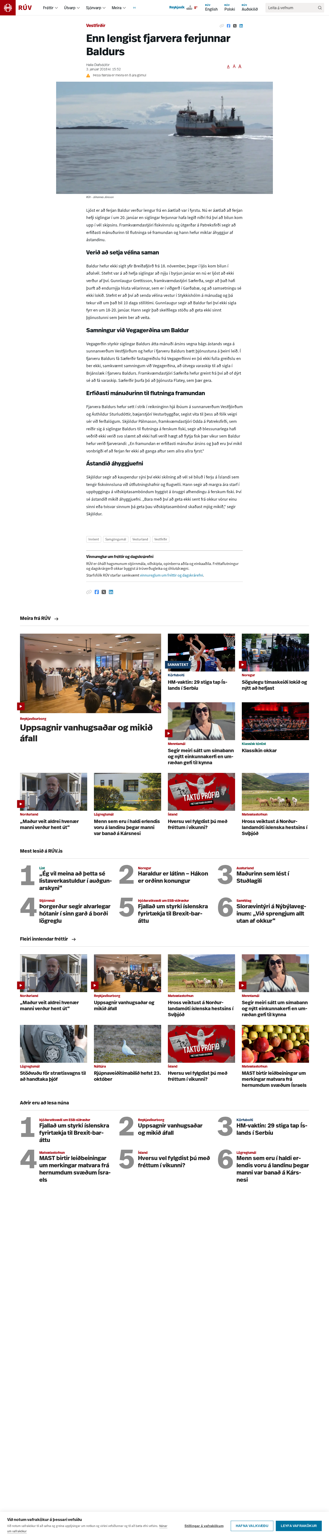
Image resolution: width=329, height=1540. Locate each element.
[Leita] (319, 7)
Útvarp (69, 8)
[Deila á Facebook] (228, 26)
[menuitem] (56, 7)
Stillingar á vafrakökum (204, 1526)
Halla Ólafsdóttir (98, 65)
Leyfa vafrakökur (299, 1526)
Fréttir (48, 8)
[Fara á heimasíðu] (20, 7)
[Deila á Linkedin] (241, 26)
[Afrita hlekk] (222, 26)
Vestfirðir (95, 26)
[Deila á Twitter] (235, 26)
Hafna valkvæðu (252, 1526)
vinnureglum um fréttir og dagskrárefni (171, 575)
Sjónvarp (93, 8)
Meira (116, 8)
